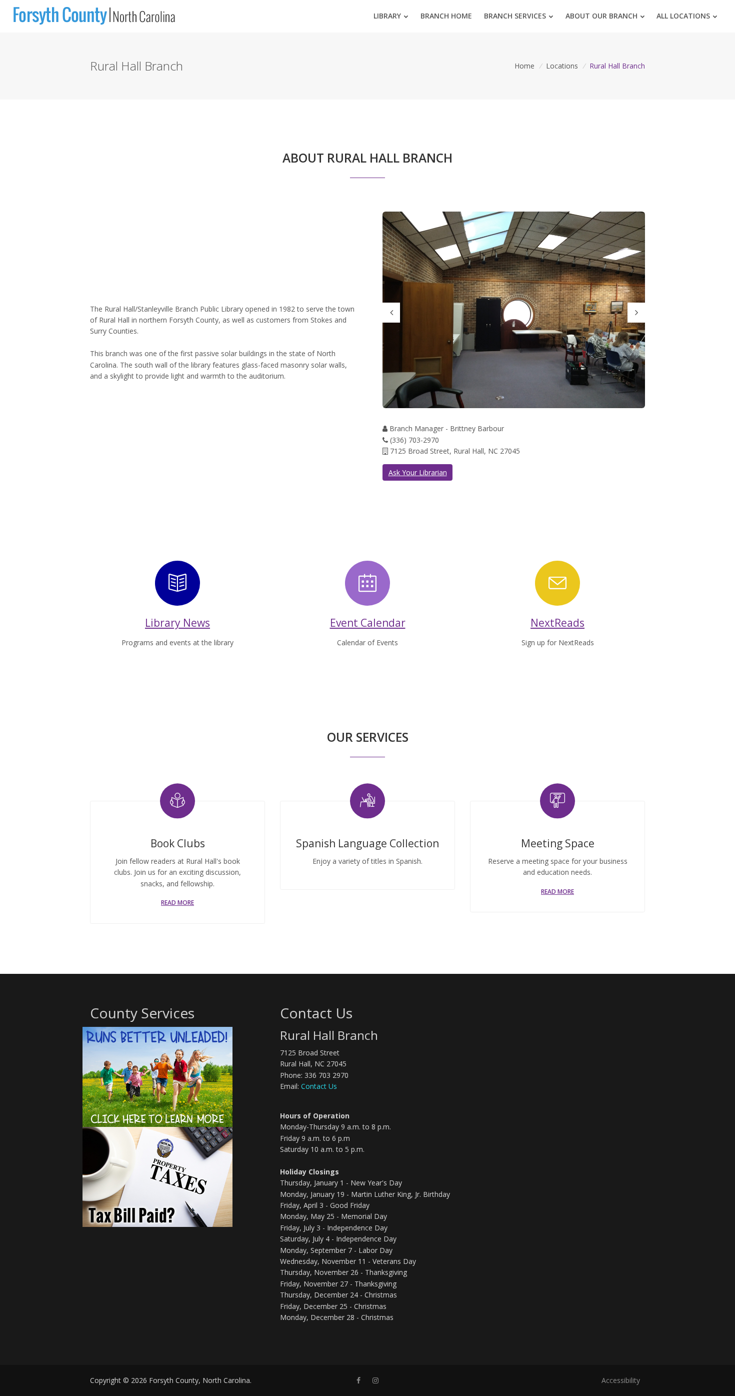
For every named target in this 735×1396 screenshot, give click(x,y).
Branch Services (515, 16)
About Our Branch (602, 16)
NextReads (557, 623)
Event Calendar (368, 623)
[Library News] (177, 574)
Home (524, 66)
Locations (562, 66)
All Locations (683, 16)
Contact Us (319, 1086)
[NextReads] (557, 574)
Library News (177, 623)
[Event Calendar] (367, 574)
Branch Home (446, 16)
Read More (177, 902)
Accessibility (621, 1380)
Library (387, 16)
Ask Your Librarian (417, 472)
